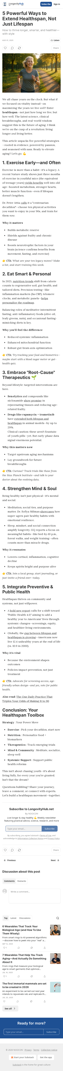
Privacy (28, 1049)
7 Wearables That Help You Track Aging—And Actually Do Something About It (24, 959)
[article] (31, 937)
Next (53, 860)
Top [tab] (5, 918)
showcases (47, 511)
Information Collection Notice (31, 838)
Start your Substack (24, 1057)
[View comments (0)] (12, 48)
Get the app (46, 1057)
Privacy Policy (53, 838)
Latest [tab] (13, 918)
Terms (36, 1049)
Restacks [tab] (21, 881)
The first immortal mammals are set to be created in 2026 (24, 985)
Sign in (57, 4)
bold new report (20, 610)
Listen (56, 40)
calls (24, 202)
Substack (17, 1064)
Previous (11, 860)
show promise (33, 400)
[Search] (58, 918)
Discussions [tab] (24, 918)
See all (8, 1008)
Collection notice (49, 1049)
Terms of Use (45, 835)
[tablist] (15, 881)
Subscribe (46, 4)
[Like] (5, 48)
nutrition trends (23, 281)
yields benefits (34, 182)
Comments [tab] (9, 881)
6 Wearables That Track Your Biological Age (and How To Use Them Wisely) (21, 930)
